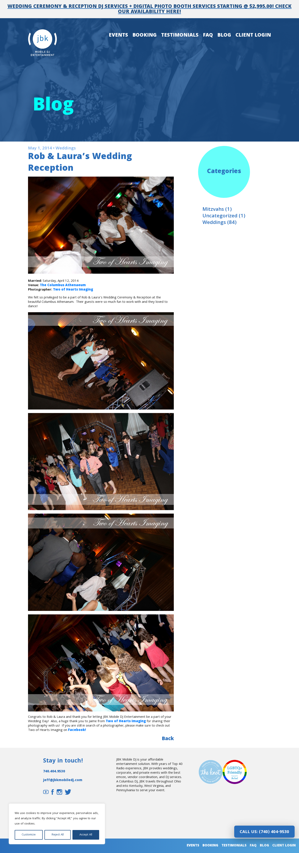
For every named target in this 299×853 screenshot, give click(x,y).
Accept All (85, 834)
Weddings (214, 223)
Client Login (253, 35)
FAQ (208, 35)
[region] (57, 823)
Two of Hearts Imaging (73, 290)
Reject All (58, 834)
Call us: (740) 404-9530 (264, 832)
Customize (29, 834)
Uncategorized (219, 216)
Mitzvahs (213, 210)
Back (168, 739)
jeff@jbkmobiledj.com (62, 780)
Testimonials (180, 35)
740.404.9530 (54, 772)
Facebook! (77, 730)
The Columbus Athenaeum (63, 285)
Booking (144, 35)
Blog (224, 35)
